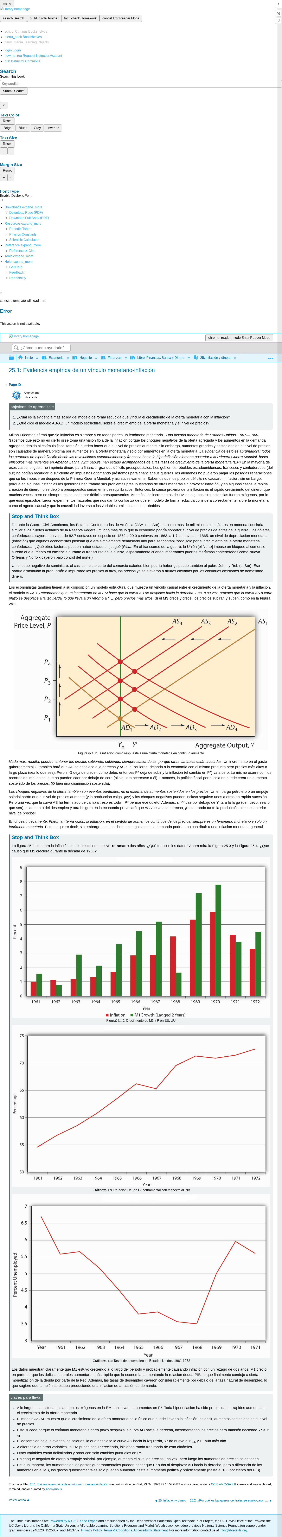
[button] (16, 272)
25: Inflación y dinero (215, 357)
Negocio (86, 357)
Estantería (56, 357)
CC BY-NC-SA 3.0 (223, 1484)
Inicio (29, 357)
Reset (7, 121)
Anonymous (54, 1489)
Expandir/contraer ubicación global (270, 356)
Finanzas (114, 357)
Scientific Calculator (24, 240)
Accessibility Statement (151, 1530)
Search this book (12, 76)
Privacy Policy (91, 1530)
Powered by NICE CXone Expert (74, 1521)
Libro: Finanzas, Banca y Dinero (160, 357)
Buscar (16, 348)
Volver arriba (17, 1500)
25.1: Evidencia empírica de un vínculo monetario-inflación (69, 1484)
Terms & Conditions (117, 1530)
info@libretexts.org (233, 1530)
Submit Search (14, 91)
